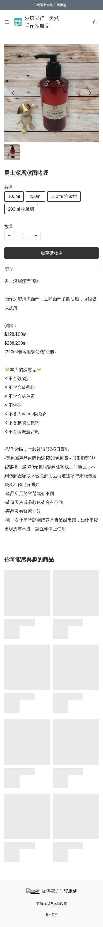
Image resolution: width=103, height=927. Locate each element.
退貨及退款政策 (55, 904)
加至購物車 (52, 253)
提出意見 (51, 915)
